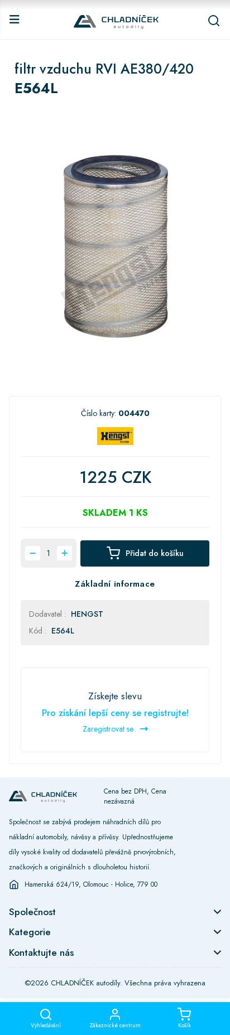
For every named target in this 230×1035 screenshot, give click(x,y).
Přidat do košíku (155, 553)
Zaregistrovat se (109, 728)
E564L (62, 630)
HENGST (87, 614)
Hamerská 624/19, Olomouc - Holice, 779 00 (91, 884)
